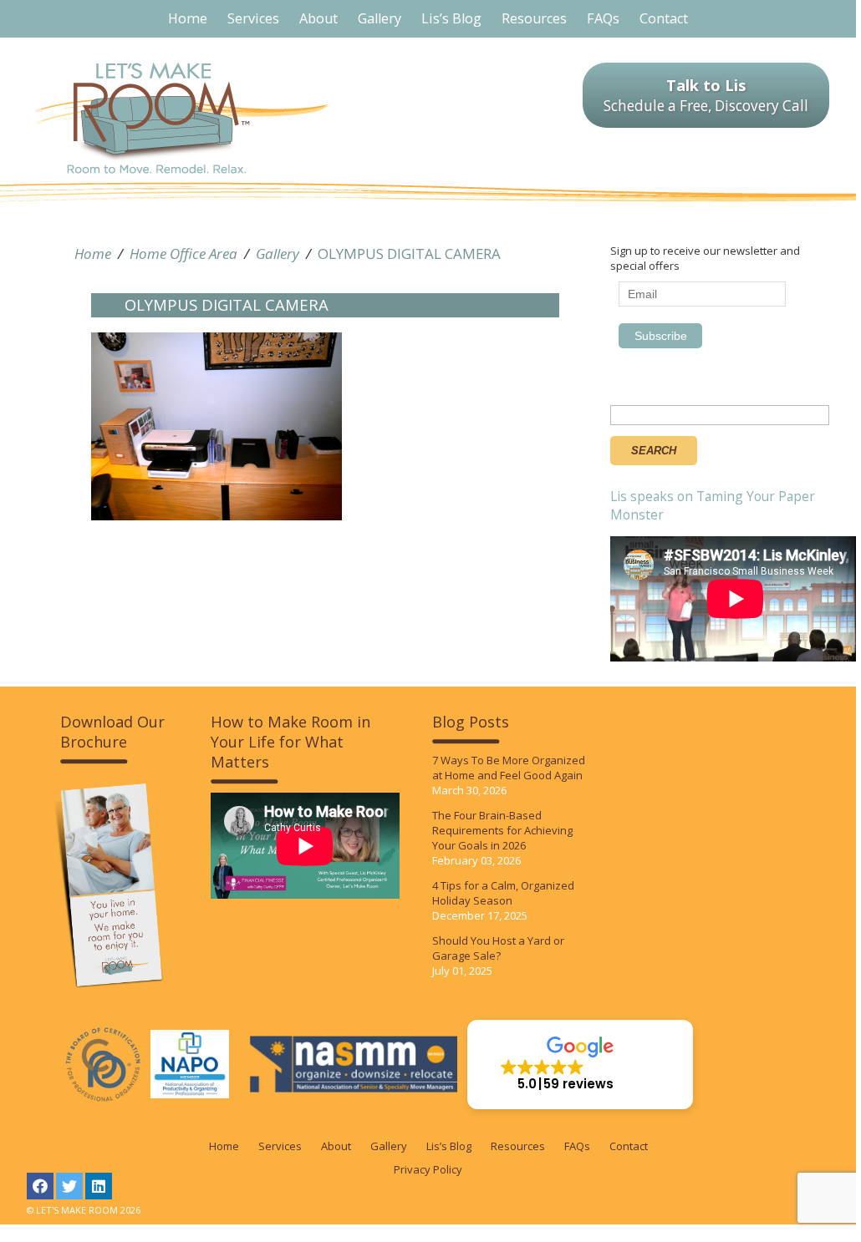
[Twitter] (69, 1186)
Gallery (277, 253)
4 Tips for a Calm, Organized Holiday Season (503, 893)
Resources (518, 1145)
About (336, 1145)
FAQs (577, 1145)
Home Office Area (183, 253)
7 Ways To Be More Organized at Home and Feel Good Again (508, 768)
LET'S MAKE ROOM (182, 118)
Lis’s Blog (448, 1145)
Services (280, 1145)
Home (92, 253)
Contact (628, 1145)
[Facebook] (40, 1186)
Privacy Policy (428, 1169)
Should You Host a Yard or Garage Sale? (498, 948)
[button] (580, 1064)
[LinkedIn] (98, 1186)
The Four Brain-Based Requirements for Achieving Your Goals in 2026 (502, 830)
